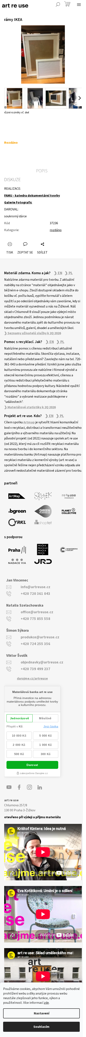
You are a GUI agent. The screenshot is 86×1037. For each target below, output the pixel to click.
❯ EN (58, 273)
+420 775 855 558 (35, 618)
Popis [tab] (42, 170)
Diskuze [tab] (12, 179)
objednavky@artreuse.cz (42, 662)
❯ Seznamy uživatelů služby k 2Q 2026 (32, 333)
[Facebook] (19, 787)
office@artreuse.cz (37, 612)
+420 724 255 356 (35, 644)
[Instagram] (29, 787)
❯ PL (69, 273)
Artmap (29, 422)
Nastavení (41, 1013)
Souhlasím (41, 1026)
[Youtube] (9, 787)
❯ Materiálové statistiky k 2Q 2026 (30, 407)
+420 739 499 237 (35, 669)
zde (46, 1002)
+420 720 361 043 (35, 593)
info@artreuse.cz (35, 587)
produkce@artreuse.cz (40, 637)
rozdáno (56, 230)
